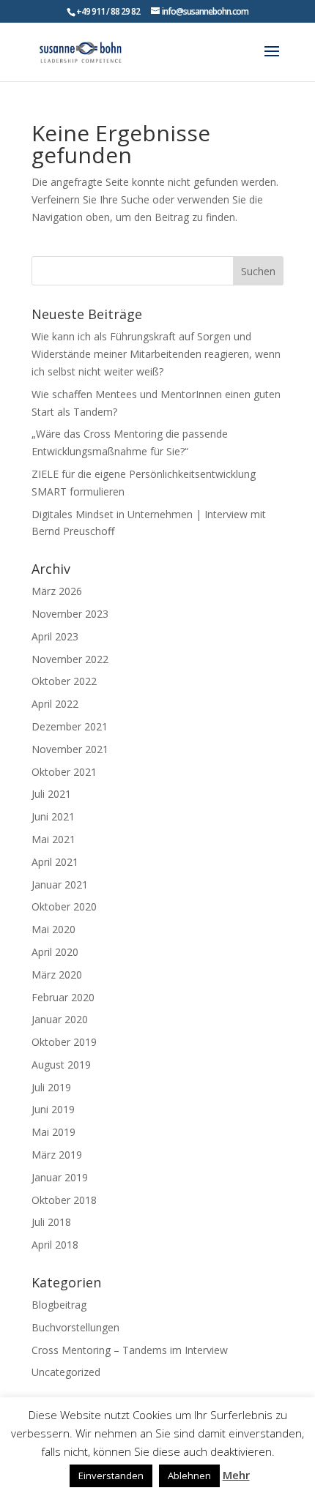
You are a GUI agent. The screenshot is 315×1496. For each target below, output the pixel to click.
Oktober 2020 (64, 906)
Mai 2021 (53, 839)
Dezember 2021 (70, 726)
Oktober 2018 (64, 1200)
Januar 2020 (60, 1019)
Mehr (236, 1474)
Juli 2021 (51, 794)
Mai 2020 (53, 929)
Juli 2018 (51, 1222)
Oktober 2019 (64, 1042)
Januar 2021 (60, 884)
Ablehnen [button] (189, 1475)
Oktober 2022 (64, 681)
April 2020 (55, 952)
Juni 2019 (53, 1109)
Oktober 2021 (64, 772)
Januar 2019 (60, 1177)
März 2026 (57, 591)
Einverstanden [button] (111, 1475)
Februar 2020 (63, 997)
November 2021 (70, 749)
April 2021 (55, 862)
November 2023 (70, 614)
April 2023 (55, 636)
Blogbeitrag (59, 1305)
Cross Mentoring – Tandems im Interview (130, 1350)
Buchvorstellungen (75, 1327)
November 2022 (70, 659)
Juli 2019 (51, 1087)
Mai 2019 (53, 1132)
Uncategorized (66, 1372)
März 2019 (57, 1155)
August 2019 (61, 1064)
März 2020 (57, 974)
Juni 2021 (53, 816)
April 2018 (55, 1245)
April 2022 (55, 704)
